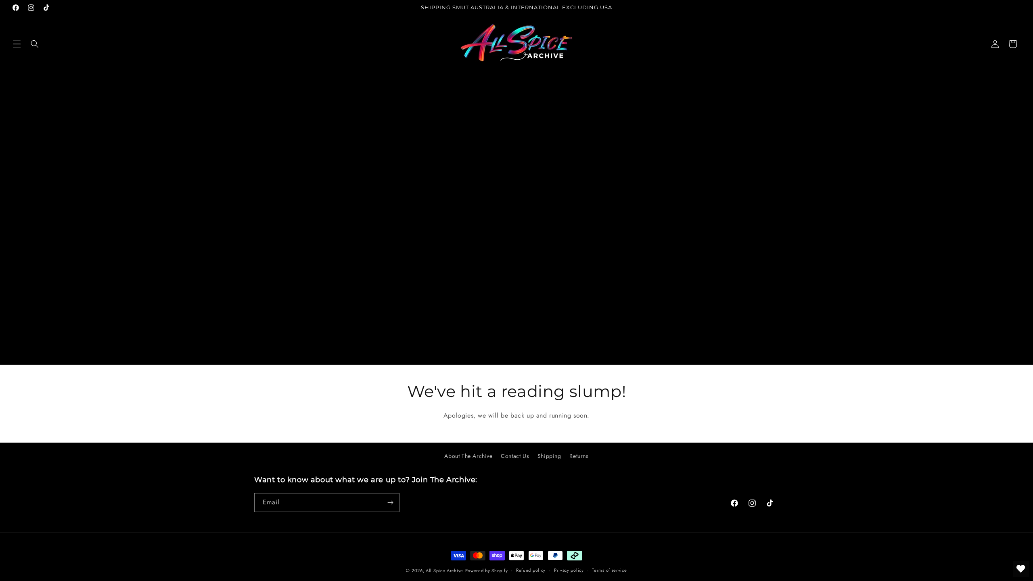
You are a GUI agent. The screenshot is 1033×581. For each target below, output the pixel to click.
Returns (578, 456)
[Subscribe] (390, 502)
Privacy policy (569, 570)
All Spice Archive (444, 570)
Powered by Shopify (486, 570)
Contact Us (515, 456)
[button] (17, 44)
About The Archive (468, 456)
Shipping (549, 456)
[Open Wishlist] (1021, 569)
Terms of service (609, 570)
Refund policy (531, 570)
